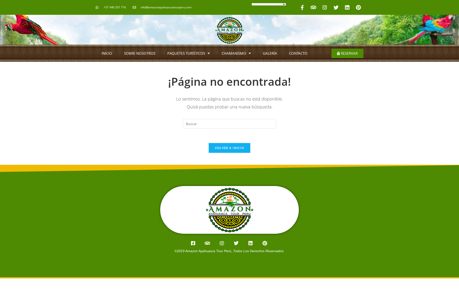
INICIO (107, 53)
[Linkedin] (347, 7)
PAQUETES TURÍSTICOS (186, 53)
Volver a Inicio (229, 148)
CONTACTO (298, 53)
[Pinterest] (358, 7)
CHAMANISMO (234, 53)
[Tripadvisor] (313, 7)
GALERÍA (270, 53)
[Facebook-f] (302, 7)
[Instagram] (325, 7)
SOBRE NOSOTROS (139, 53)
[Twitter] (336, 7)
